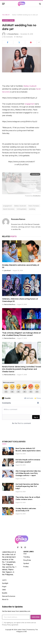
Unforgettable (21, 209)
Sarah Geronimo (8, 209)
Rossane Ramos (13, 34)
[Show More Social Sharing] (39, 42)
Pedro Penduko (34, 206)
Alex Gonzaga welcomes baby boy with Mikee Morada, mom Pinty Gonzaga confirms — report (28, 473)
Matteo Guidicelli (29, 86)
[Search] (40, 3)
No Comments (8, 37)
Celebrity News (8, 20)
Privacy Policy (6, 625)
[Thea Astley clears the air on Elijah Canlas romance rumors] (8, 500)
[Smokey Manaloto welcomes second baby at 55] (21, 251)
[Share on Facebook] (7, 42)
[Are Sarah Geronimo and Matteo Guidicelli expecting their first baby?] (8, 487)
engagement (30, 104)
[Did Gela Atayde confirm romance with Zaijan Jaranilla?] (8, 462)
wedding (32, 209)
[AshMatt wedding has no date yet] (21, 59)
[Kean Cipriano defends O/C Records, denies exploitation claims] (8, 451)
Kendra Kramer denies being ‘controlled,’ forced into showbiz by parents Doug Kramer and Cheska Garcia (21, 369)
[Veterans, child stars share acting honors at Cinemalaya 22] (21, 285)
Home (14, 15)
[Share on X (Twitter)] (19, 42)
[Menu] (3, 3)
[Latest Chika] (21, 3)
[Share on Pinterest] (30, 42)
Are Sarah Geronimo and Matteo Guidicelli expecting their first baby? (27, 486)
